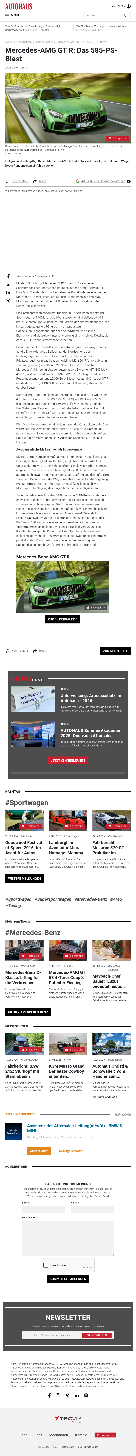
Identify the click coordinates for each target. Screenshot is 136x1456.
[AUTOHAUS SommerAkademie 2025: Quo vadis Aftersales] (33, 734)
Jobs (38, 1435)
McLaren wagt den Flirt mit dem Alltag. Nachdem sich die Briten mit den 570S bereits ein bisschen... (111, 863)
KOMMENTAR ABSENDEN (68, 1279)
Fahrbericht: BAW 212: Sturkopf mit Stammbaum (22, 1071)
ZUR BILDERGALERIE (62, 619)
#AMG (116, 899)
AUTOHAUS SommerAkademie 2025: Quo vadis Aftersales (90, 733)
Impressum (43, 1447)
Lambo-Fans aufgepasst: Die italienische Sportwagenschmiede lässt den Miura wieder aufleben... (67, 863)
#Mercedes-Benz (90, 899)
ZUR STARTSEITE (115, 651)
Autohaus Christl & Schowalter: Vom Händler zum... (110, 1071)
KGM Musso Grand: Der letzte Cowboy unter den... (67, 1071)
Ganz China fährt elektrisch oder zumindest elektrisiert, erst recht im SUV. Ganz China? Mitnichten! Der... (24, 1087)
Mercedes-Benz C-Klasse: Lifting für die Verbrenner (23, 977)
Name (74, 1202)
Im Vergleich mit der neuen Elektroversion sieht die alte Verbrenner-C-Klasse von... (20, 993)
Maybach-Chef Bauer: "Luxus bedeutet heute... (108, 981)
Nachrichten (24, 42)
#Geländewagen (29, 1059)
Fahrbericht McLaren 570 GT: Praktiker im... (109, 847)
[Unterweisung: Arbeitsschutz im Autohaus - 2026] (33, 699)
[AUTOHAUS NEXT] (26, 678)
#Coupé (68, 966)
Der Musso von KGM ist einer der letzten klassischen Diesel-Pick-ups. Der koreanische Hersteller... (66, 1087)
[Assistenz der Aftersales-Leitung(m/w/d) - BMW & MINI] (13, 1131)
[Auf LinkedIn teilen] (8, 292)
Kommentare (20, 181)
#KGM (67, 1059)
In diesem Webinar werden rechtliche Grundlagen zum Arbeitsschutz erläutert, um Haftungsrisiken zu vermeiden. (92, 709)
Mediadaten (58, 1435)
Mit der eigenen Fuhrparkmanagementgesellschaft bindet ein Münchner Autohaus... (111, 1087)
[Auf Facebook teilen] (8, 276)
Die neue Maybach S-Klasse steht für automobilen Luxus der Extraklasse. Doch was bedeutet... (110, 997)
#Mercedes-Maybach (113, 968)
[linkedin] (77, 1395)
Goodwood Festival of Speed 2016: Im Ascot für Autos (23, 847)
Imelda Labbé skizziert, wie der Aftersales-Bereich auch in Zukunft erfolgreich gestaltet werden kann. (92, 743)
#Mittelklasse (27, 966)
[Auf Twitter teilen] (8, 284)
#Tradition (26, 836)
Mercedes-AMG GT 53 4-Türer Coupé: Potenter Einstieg (67, 977)
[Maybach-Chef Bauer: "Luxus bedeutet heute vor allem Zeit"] (111, 950)
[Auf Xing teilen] (8, 300)
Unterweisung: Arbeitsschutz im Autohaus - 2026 (91, 698)
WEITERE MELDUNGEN (24, 878)
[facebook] (49, 1395)
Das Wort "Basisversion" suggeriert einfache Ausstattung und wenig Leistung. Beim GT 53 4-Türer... (68, 993)
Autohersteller (44, 42)
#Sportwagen (26, 803)
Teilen (42, 181)
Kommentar (28, 1217)
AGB (55, 1447)
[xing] (67, 1395)
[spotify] (86, 1395)
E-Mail (25, 1202)
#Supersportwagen (52, 899)
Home (9, 42)
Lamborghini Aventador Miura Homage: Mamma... (68, 847)
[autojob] (123, 1114)
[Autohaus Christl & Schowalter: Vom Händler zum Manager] (111, 1044)
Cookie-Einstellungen (88, 1447)
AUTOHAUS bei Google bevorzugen (103, 181)
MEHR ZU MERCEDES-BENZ (28, 1012)
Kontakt (81, 1435)
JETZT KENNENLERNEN (68, 760)
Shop (23, 1435)
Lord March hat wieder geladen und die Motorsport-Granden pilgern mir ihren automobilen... (22, 863)
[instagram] (58, 1395)
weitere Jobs (39, 1151)
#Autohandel (114, 1059)
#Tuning (13, 905)
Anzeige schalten (71, 1151)
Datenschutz (68, 1447)
